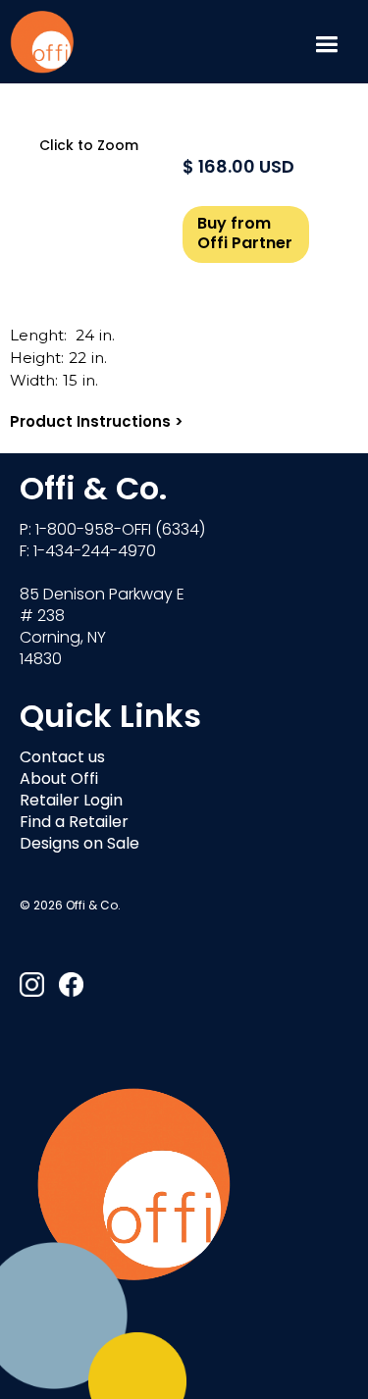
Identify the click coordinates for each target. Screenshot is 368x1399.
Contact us (62, 758)
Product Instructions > (97, 423)
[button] (326, 41)
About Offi (59, 780)
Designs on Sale (79, 845)
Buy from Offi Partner (244, 234)
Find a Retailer (74, 823)
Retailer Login (71, 801)
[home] (42, 42)
